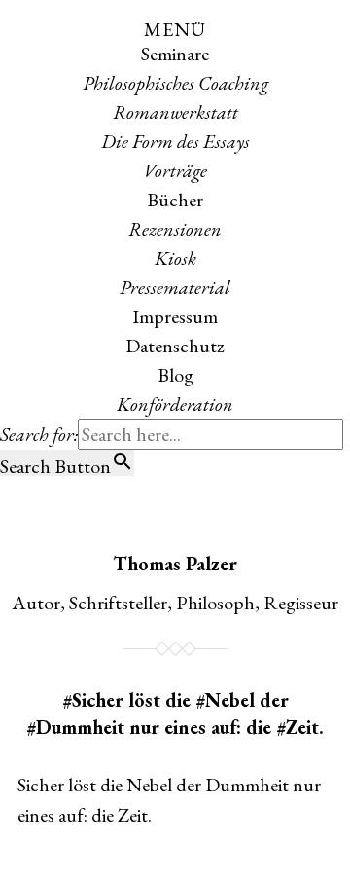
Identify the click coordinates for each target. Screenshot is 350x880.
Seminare (175, 53)
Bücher (175, 199)
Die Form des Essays (175, 141)
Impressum (175, 316)
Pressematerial (175, 287)
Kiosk (175, 258)
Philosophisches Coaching (175, 82)
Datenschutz (175, 345)
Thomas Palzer (175, 563)
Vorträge (175, 170)
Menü (175, 29)
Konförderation (175, 404)
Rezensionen (175, 228)
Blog (175, 374)
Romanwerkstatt (175, 112)
